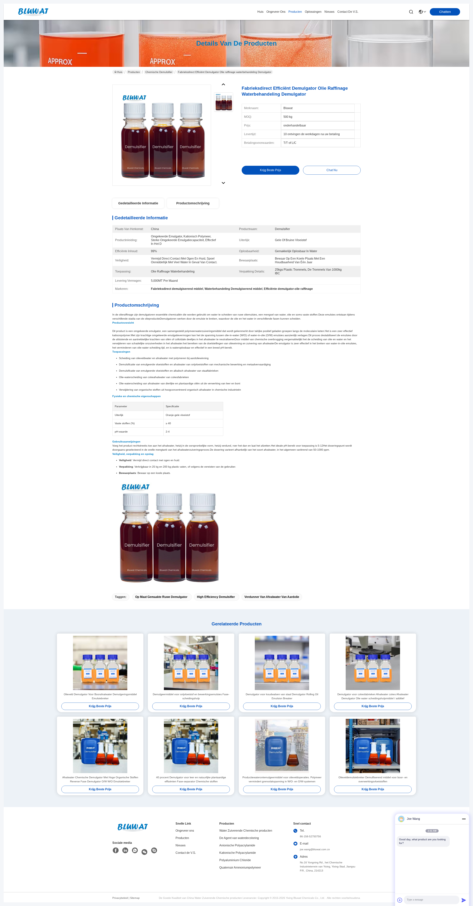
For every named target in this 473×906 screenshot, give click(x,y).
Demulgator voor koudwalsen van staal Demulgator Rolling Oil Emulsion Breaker (282, 696)
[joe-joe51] (154, 851)
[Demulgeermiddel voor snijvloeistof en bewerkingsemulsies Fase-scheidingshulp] (191, 663)
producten (295, 11)
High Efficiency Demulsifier (216, 596)
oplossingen (313, 11)
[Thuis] (132, 831)
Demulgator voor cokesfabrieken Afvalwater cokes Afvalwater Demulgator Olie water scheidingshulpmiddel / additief (373, 696)
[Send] (464, 900)
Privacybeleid (120, 897)
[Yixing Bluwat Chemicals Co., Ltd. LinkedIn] (125, 851)
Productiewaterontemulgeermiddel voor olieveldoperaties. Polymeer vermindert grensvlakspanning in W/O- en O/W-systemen (281, 779)
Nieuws (181, 845)
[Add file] (399, 900)
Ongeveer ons (185, 830)
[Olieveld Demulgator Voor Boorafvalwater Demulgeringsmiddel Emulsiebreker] (100, 663)
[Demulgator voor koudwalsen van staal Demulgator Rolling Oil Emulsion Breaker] (282, 663)
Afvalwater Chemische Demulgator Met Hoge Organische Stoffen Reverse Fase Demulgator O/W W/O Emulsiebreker (100, 779)
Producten (134, 72)
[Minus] (464, 819)
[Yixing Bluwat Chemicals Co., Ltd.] (33, 11)
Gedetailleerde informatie (138, 203)
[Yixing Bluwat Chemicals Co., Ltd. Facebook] (115, 851)
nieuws (329, 11)
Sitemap (135, 897)
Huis (260, 11)
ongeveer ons (275, 11)
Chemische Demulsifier (158, 72)
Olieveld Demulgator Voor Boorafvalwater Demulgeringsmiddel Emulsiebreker (100, 696)
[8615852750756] (135, 851)
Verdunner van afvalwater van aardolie (271, 596)
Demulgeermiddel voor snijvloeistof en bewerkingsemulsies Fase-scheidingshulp (191, 696)
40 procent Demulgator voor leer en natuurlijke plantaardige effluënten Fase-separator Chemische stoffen (191, 779)
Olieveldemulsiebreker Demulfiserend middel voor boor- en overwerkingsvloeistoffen (372, 779)
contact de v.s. (347, 11)
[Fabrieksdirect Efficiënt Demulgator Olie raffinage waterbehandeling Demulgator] (162, 136)
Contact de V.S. (186, 852)
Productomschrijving (193, 203)
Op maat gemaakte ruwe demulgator (161, 596)
